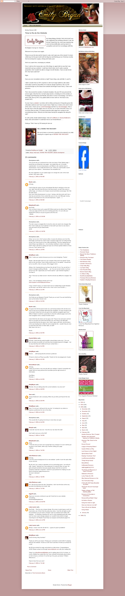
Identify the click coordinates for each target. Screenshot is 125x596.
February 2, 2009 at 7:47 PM (36, 488)
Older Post (70, 570)
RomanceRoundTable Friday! (89, 498)
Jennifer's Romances (85, 263)
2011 (82, 402)
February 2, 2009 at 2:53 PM (36, 301)
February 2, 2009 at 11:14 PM (37, 529)
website (36, 103)
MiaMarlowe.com (89, 47)
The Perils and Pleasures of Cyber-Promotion (89, 470)
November (85, 411)
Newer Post (29, 570)
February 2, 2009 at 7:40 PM (36, 435)
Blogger (70, 585)
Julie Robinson (33, 455)
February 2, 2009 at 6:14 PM (36, 412)
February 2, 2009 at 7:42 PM (36, 450)
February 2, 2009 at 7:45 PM (36, 477)
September (85, 416)
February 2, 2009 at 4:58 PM (36, 389)
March (84, 430)
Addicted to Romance (87, 473)
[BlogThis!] (51, 150)
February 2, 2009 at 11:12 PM (37, 520)
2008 (82, 515)
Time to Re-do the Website (89, 507)
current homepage (46, 106)
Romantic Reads (84, 252)
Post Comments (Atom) (38, 573)
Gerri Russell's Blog (85, 269)
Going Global (85, 509)
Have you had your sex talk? (89, 505)
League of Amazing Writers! (89, 446)
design (31, 152)
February (84, 432)
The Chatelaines (84, 250)
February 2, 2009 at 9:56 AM (36, 176)
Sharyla (31, 427)
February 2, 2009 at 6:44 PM (36, 422)
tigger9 (31, 493)
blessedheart (32, 364)
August (84, 418)
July (83, 420)
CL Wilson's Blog (84, 273)
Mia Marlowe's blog (85, 261)
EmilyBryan (32, 255)
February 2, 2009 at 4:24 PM (36, 379)
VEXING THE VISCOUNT (60, 134)
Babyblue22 (32, 205)
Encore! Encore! (86, 444)
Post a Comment (31, 566)
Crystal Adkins (33, 338)
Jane (30, 394)
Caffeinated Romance (87, 465)
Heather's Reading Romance (88, 279)
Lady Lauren (32, 507)
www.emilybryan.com (53, 549)
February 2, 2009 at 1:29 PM (36, 249)
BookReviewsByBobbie (42, 552)
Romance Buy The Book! (87, 257)
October (84, 413)
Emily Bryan (81, 145)
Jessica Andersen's (65, 117)
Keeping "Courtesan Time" (89, 456)
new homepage (62, 106)
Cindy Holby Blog (84, 265)
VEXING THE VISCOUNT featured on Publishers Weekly (90, 437)
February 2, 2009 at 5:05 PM (36, 400)
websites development (58, 152)
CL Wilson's (54, 117)
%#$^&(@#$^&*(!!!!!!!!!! (88, 467)
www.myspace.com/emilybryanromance (39, 282)
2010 (82, 404)
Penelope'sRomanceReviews (88, 278)
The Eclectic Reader (85, 259)
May (83, 425)
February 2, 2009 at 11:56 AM (37, 216)
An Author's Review (87, 500)
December (85, 409)
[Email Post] (46, 150)
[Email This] (49, 150)
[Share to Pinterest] (56, 150)
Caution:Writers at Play (88, 449)
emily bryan (36, 152)
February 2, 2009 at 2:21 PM (36, 289)
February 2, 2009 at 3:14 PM (36, 346)
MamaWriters (85, 463)
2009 (82, 407)
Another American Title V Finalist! (90, 434)
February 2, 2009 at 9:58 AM (36, 200)
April (83, 427)
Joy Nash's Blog (84, 267)
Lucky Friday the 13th (87, 476)
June (83, 423)
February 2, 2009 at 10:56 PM (37, 501)
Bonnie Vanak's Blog (85, 271)
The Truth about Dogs (87, 480)
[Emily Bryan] (84, 168)
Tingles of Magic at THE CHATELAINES (88, 491)
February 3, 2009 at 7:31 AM (36, 563)
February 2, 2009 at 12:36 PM (37, 231)
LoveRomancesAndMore (88, 458)
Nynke (31, 182)
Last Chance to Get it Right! (89, 451)
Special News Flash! (87, 453)
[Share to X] (52, 150)
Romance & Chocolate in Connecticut (88, 495)
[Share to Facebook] (54, 150)
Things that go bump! (87, 460)
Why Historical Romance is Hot (90, 478)
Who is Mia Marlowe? (35, 25)
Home (25, 25)
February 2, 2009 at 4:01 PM (36, 359)
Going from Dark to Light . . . (89, 502)
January (84, 512)
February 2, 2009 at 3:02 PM (36, 333)
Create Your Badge (82, 170)
